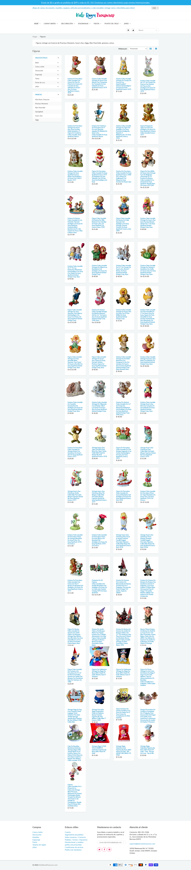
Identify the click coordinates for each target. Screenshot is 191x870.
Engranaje (83, 23)
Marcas (38, 95)
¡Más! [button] (38, 87)
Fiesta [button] (38, 79)
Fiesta (96, 23)
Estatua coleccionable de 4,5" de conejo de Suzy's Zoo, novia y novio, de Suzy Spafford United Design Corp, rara (123, 270)
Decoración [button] (39, 71)
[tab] (47, 63)
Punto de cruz (112, 23)
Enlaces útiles (41, 58)
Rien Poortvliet (40, 108)
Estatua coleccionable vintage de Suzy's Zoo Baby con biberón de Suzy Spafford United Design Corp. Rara (148, 360)
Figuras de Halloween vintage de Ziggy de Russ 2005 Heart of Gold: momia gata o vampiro (99, 681)
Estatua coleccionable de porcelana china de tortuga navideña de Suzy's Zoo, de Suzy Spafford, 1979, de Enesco (75, 539)
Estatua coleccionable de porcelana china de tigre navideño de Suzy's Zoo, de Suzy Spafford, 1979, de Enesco (147, 495)
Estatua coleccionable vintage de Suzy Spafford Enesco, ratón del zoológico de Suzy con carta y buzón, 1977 (75, 175)
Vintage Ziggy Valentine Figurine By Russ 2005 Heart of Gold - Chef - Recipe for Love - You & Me (147, 775)
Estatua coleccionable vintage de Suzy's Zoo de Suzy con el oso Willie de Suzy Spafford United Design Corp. (123, 314)
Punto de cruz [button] (40, 83)
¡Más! (126, 23)
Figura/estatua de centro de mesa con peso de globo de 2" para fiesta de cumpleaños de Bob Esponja (123, 730)
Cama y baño (50, 23)
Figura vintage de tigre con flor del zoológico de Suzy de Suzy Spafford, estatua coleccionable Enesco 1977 (148, 130)
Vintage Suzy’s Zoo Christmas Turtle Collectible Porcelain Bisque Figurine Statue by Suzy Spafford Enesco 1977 (75, 495)
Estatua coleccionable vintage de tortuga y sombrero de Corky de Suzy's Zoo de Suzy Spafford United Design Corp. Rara (148, 270)
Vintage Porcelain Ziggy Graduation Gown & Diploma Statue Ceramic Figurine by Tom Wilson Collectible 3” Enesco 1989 (99, 732)
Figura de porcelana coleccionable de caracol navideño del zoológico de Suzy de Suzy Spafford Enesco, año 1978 (123, 495)
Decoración (67, 23)
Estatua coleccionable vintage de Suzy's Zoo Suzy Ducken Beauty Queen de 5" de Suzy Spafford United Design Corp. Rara (148, 222)
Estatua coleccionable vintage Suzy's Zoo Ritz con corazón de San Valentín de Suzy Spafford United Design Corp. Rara (147, 406)
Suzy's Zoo (39, 116)
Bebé (36, 23)
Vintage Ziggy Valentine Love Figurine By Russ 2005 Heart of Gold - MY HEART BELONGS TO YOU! (123, 776)
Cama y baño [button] (39, 67)
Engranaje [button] (38, 75)
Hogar (34, 36)
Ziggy (37, 120)
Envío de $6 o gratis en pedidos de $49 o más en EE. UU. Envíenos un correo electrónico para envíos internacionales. (95, 2)
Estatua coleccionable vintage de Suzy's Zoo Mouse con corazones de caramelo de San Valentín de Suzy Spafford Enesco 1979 (99, 83)
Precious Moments (41, 104)
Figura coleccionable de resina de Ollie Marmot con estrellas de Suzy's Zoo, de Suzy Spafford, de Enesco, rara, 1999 (99, 222)
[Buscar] (156, 30)
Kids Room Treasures (42, 99)
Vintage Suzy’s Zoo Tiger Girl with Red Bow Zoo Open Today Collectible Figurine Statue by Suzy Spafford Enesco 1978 (99, 452)
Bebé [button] (38, 63)
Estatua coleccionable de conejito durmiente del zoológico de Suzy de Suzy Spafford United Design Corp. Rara (75, 406)
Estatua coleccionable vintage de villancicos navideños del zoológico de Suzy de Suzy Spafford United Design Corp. (99, 270)
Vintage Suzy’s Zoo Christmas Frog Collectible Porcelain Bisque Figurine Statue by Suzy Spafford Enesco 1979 (148, 452)
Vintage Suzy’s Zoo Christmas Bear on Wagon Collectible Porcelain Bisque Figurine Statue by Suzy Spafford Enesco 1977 (99, 496)
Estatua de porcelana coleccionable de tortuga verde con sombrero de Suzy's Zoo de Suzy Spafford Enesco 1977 (75, 452)
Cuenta (68, 867)
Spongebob (39, 112)
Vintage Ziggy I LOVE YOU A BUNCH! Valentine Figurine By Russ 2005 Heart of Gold (99, 775)
